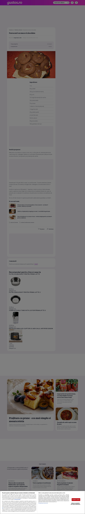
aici (2, 507)
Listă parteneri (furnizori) (43, 503)
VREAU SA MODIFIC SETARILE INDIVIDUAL (75, 504)
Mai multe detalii (17, 499)
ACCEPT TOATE (76, 499)
